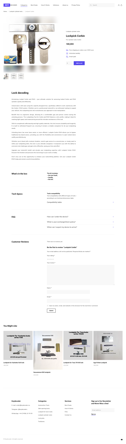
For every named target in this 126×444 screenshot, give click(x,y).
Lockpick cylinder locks (16, 11)
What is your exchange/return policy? (61, 222)
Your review (51, 263)
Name (49, 288)
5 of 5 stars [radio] (53, 259)
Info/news (56, 5)
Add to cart (79, 63)
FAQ (66, 412)
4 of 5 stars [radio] (51, 259)
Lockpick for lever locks (45, 412)
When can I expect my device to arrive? (62, 227)
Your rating (51, 256)
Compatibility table (54, 202)
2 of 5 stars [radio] (49, 259)
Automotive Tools (43, 405)
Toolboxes (41, 421)
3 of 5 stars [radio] (50, 259)
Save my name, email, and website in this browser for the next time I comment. (73, 306)
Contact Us (68, 415)
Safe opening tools (44, 408)
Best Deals (34, 5)
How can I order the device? (57, 217)
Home (5, 11)
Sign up (93, 414)
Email (49, 297)
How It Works (45, 5)
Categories (24, 5)
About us (65, 5)
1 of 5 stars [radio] (47, 259)
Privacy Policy (76, 5)
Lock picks (41, 418)
